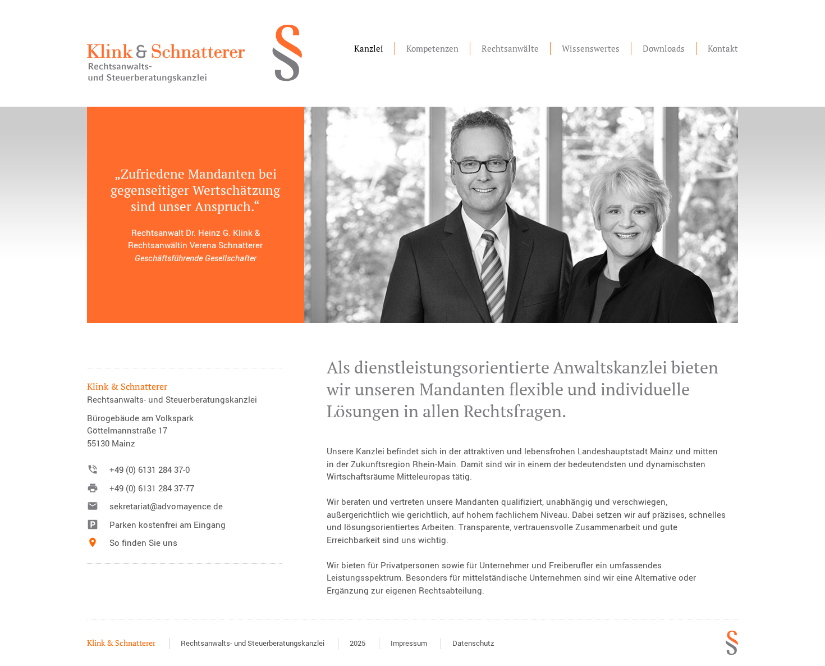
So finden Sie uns (143, 542)
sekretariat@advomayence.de (166, 506)
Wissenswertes (591, 48)
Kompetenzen (432, 48)
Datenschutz (473, 643)
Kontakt (723, 48)
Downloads (664, 48)
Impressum (409, 643)
